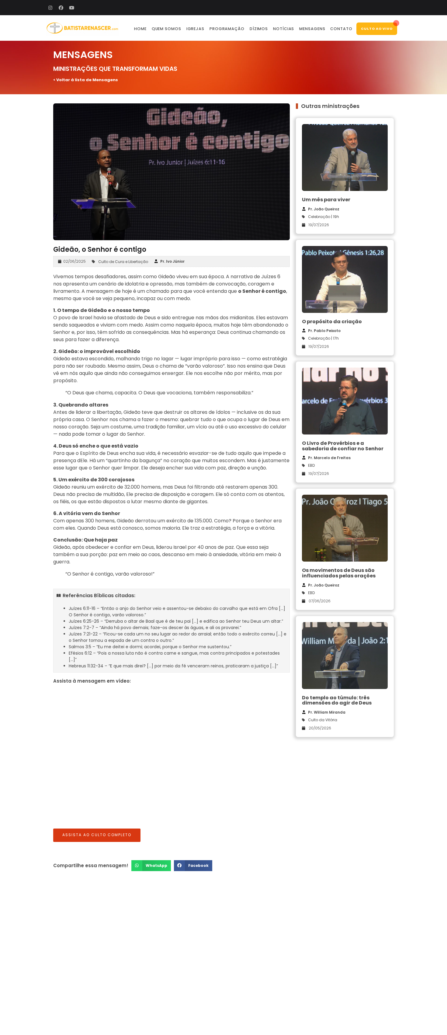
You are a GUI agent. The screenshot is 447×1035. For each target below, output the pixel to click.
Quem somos (166, 29)
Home (140, 29)
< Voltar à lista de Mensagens (85, 80)
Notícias (283, 29)
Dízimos (259, 29)
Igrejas (195, 29)
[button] (151, 865)
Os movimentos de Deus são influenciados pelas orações (339, 573)
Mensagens (312, 29)
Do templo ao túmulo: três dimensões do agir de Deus (337, 700)
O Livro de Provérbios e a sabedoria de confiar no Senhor (342, 446)
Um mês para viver (326, 199)
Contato (341, 29)
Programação (227, 29)
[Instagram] (50, 7)
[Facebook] (60, 7)
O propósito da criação (332, 321)
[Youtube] (71, 7)
